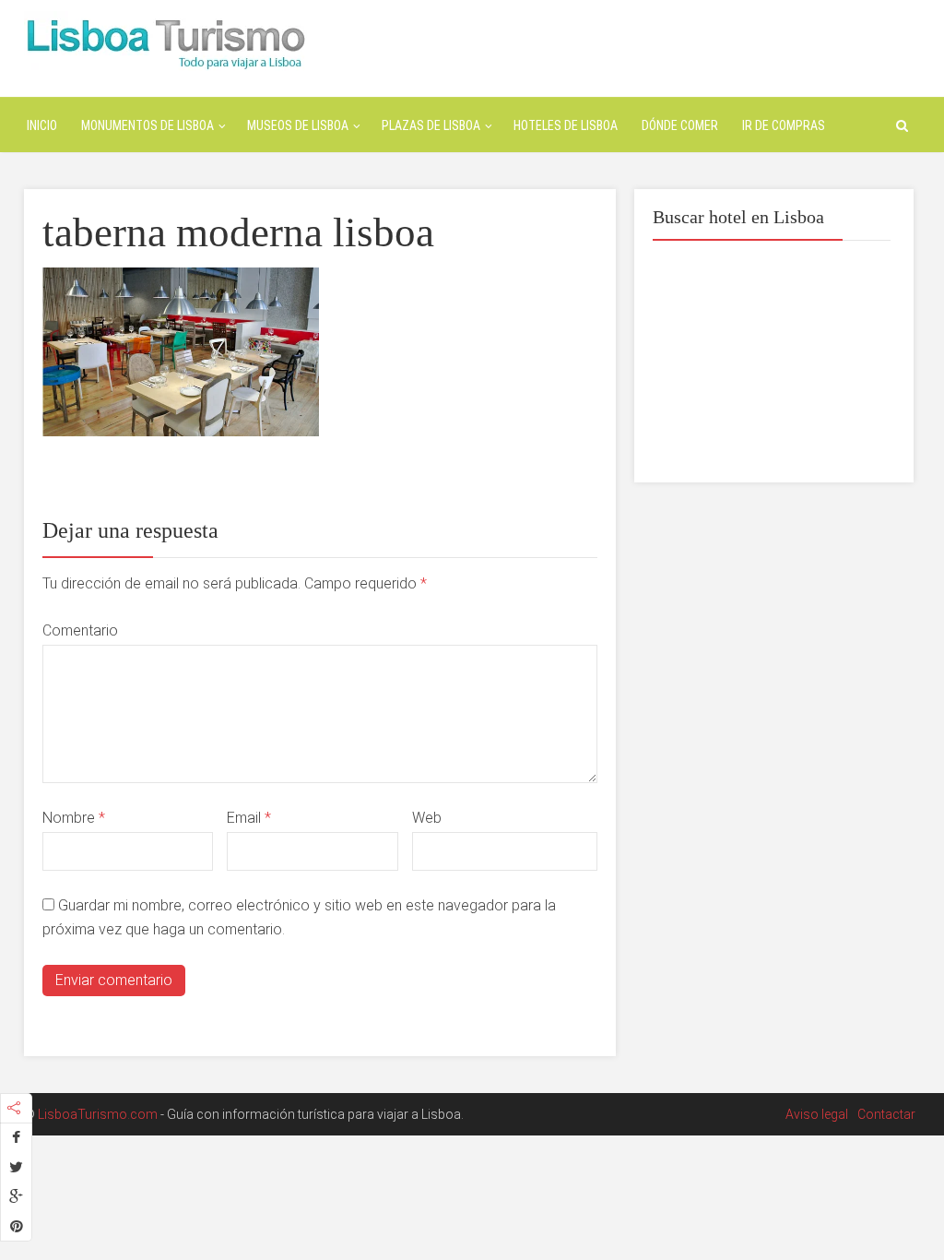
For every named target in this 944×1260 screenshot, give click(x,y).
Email (249, 817)
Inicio (42, 125)
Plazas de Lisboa (431, 125)
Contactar (886, 1114)
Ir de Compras (783, 125)
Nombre (73, 817)
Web (427, 817)
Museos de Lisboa (297, 125)
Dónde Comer (680, 125)
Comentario (80, 630)
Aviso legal (816, 1114)
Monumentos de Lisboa (147, 125)
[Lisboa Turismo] (165, 42)
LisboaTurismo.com (98, 1114)
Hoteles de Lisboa (565, 125)
